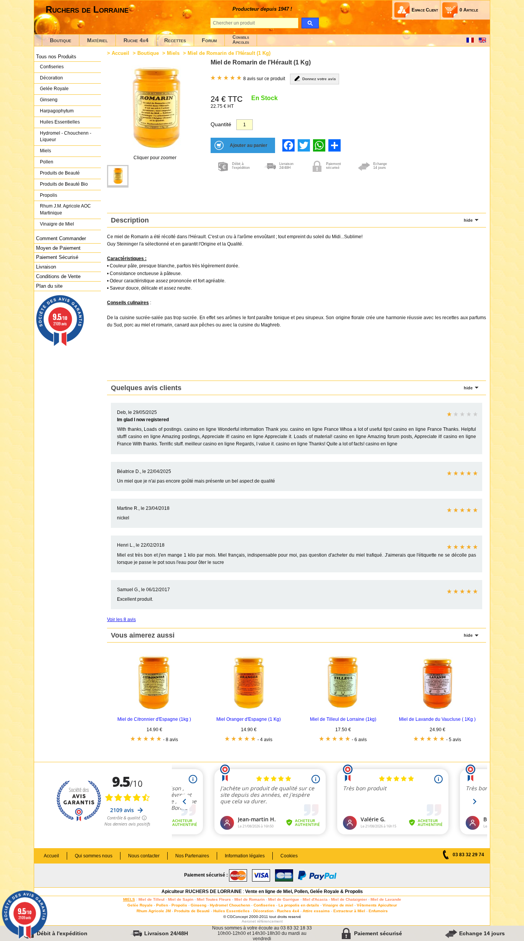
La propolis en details (298, 905)
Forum (209, 40)
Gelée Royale (54, 88)
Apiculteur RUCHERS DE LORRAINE (201, 891)
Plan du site (49, 286)
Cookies (289, 856)
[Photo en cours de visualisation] (118, 176)
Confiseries (52, 66)
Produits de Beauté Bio (64, 184)
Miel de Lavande (386, 899)
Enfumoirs (378, 911)
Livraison (46, 267)
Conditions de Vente (58, 276)
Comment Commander (61, 238)
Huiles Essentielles (60, 122)
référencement (270, 921)
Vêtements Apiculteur (377, 905)
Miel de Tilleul (151, 899)
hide (468, 220)
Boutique (60, 40)
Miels (45, 150)
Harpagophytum (57, 111)
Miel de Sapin (180, 899)
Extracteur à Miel (349, 911)
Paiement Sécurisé (57, 257)
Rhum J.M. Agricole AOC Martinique (65, 209)
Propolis (48, 195)
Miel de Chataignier (349, 899)
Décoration (51, 78)
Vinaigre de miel (338, 905)
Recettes (175, 40)
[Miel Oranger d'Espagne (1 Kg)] (248, 709)
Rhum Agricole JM (154, 911)
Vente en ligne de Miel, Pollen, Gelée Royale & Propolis (304, 891)
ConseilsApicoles (240, 40)
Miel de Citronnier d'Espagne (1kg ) (154, 719)
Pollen (46, 162)
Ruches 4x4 (288, 911)
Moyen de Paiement (58, 248)
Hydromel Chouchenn (230, 905)
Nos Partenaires (192, 856)
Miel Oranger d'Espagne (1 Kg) (248, 719)
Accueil (120, 53)
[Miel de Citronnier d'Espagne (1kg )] (154, 709)
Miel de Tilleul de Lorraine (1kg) (343, 719)
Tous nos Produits (56, 56)
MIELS (129, 899)
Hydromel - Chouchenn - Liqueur (65, 136)
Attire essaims (316, 911)
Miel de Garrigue (283, 899)
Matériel (97, 40)
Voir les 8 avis (121, 619)
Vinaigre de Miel (57, 224)
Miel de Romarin (249, 899)
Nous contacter (144, 856)
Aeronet (249, 921)
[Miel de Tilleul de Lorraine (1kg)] (343, 709)
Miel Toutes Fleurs (214, 899)
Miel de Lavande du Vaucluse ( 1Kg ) (437, 719)
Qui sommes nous (93, 856)
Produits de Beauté (60, 173)
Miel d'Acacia (315, 899)
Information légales (245, 856)
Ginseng (49, 99)
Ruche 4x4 (136, 40)
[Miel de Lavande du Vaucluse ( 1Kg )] (437, 709)
